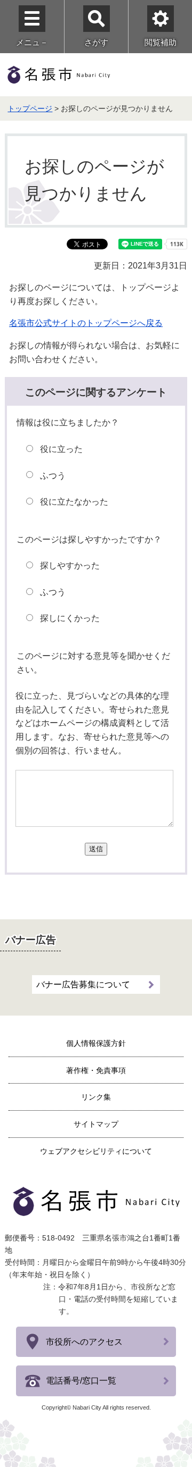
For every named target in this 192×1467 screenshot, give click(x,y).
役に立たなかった (74, 501)
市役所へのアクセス (84, 1341)
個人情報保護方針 (96, 1043)
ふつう (53, 475)
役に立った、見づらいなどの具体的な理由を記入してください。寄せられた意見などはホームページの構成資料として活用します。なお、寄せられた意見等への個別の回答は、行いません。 (92, 723)
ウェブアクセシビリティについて (96, 1151)
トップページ (29, 108)
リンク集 (96, 1097)
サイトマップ (96, 1124)
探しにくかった (70, 618)
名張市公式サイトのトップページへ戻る (86, 323)
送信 (96, 849)
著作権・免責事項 (96, 1070)
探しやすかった (70, 565)
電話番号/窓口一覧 (81, 1380)
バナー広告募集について (83, 984)
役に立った (61, 449)
